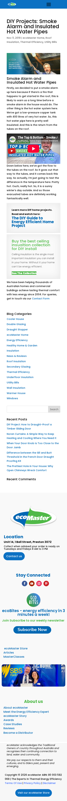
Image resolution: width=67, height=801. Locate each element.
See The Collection (24, 273)
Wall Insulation (16, 388)
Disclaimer (49, 783)
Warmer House (16, 393)
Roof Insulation (16, 361)
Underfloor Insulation (20, 377)
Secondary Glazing (18, 366)
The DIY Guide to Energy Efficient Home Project (33, 221)
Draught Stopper (17, 329)
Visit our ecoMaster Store (33, 792)
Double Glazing (16, 324)
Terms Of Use (13, 783)
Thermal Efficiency (31, 42)
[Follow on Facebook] (24, 583)
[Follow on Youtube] (32, 583)
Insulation (13, 350)
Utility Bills (50, 42)
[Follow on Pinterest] (46, 583)
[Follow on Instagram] (39, 583)
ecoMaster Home (33, 38)
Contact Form (40, 298)
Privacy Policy (32, 783)
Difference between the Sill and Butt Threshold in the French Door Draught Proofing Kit (30, 457)
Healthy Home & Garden (22, 345)
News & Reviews (17, 356)
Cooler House (15, 319)
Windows (12, 398)
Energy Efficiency (17, 340)
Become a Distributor (18, 733)
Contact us (14, 556)
